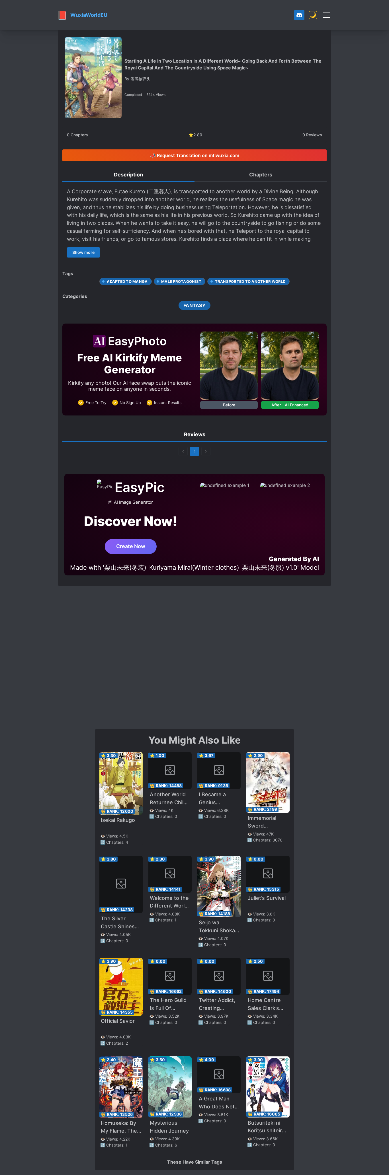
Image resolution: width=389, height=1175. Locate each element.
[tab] (128, 175)
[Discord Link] (299, 15)
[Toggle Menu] (326, 15)
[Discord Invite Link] (299, 15)
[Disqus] (194, 657)
